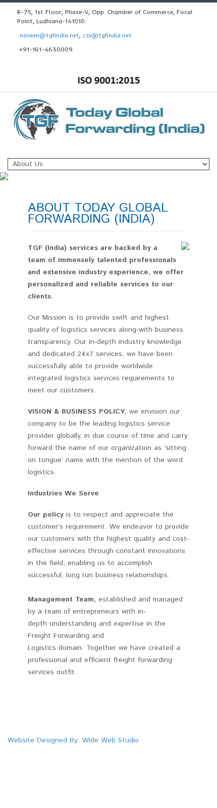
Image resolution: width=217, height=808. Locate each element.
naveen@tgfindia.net (49, 35)
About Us (112, 750)
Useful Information (99, 759)
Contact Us (179, 759)
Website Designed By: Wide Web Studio (73, 740)
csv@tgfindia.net (107, 35)
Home (81, 750)
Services (147, 750)
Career (144, 759)
